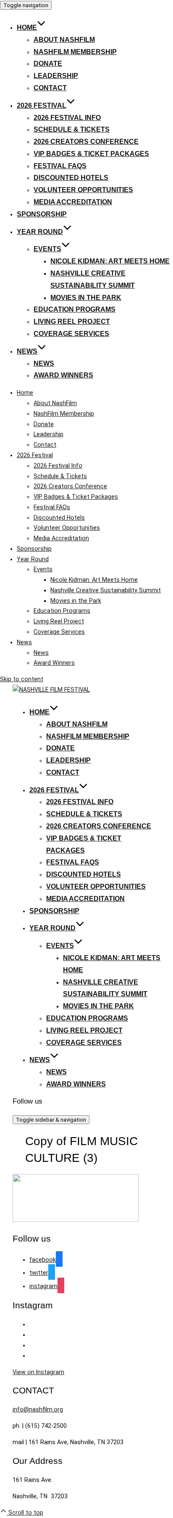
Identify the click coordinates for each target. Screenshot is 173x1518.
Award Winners (63, 375)
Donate (48, 63)
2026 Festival (41, 105)
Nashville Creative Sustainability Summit (105, 590)
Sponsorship (42, 214)
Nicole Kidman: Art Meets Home (110, 261)
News (27, 351)
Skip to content (21, 679)
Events (47, 249)
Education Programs (74, 309)
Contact (50, 87)
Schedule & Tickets (72, 129)
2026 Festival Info (67, 117)
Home (27, 27)
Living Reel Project (72, 321)
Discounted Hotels (71, 177)
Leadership (56, 75)
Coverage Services (71, 333)
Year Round (40, 231)
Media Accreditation (73, 202)
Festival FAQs (60, 165)
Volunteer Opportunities (83, 189)
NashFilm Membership (75, 51)
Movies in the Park (85, 297)
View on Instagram (38, 1372)
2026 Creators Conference (86, 141)
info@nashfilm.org (38, 1409)
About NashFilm (64, 39)
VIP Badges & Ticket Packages (91, 153)
